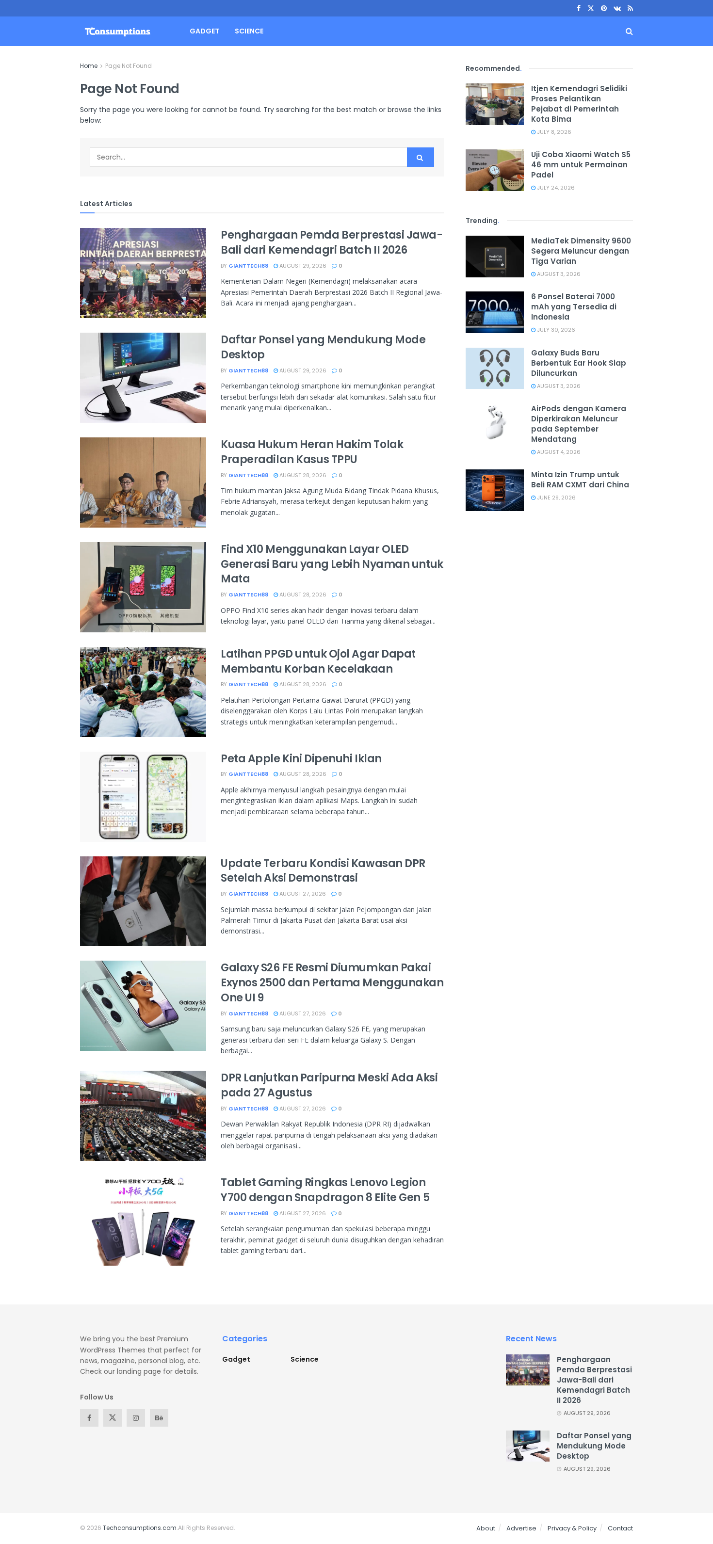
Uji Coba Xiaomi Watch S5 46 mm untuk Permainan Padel (581, 164)
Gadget (204, 31)
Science (249, 31)
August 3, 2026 (558, 274)
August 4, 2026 (558, 452)
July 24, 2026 (555, 188)
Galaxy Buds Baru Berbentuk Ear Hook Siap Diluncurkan (578, 363)
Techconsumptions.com (140, 1528)
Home (88, 66)
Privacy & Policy (572, 1528)
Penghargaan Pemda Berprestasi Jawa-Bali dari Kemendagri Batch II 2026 (332, 242)
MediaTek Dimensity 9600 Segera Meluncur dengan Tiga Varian (581, 251)
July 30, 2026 (555, 330)
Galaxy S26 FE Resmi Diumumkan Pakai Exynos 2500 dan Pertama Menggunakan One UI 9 (332, 982)
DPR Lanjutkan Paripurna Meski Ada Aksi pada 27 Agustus (329, 1085)
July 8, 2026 (553, 132)
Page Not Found (128, 66)
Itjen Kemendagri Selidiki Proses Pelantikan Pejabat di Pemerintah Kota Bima (579, 103)
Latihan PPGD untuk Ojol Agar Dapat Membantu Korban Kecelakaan (318, 661)
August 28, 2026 (302, 475)
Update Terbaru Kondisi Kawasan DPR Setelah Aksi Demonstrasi (323, 871)
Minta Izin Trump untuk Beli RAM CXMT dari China (580, 479)
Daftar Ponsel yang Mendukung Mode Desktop (323, 347)
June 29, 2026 (555, 497)
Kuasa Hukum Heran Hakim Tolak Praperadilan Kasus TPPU (312, 452)
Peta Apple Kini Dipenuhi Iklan (301, 758)
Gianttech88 (248, 266)
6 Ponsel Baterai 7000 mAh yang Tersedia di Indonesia (573, 306)
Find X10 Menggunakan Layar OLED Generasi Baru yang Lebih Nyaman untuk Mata (332, 564)
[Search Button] (420, 157)
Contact (620, 1528)
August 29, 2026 (302, 266)
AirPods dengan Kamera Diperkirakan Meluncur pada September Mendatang (578, 423)
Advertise (521, 1528)
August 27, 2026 (302, 894)
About (485, 1528)
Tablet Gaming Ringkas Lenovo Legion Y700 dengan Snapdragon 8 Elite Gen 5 (325, 1190)
